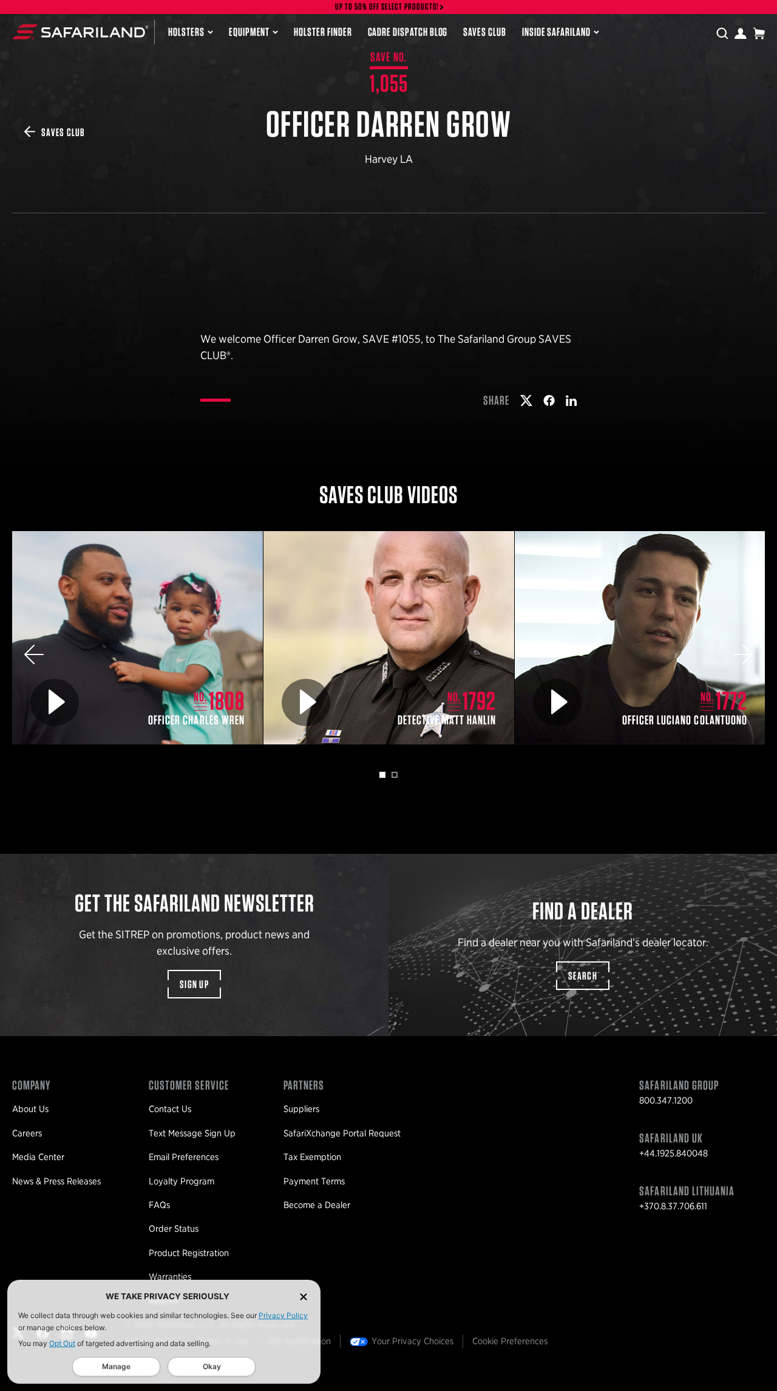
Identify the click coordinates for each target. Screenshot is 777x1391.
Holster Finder (322, 32)
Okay (212, 1366)
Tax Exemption (312, 1157)
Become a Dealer (316, 1205)
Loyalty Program (181, 1181)
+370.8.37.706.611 (673, 1206)
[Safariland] (80, 31)
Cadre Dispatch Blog (408, 32)
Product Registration (189, 1253)
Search (582, 975)
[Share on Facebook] (549, 400)
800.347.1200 (666, 1100)
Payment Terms (314, 1181)
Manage (116, 1366)
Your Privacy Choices (412, 1341)
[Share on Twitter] (526, 400)
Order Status (173, 1228)
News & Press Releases (56, 1181)
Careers (27, 1133)
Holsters (186, 32)
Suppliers (301, 1109)
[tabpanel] (137, 637)
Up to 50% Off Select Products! (387, 7)
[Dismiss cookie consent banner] (303, 1296)
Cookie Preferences (510, 1341)
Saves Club (484, 32)
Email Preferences (184, 1157)
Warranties (170, 1276)
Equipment (249, 32)
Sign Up (194, 984)
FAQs (159, 1205)
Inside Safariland (556, 32)
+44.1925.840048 (673, 1153)
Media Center (38, 1157)
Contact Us (170, 1109)
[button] (34, 654)
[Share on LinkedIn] (571, 400)
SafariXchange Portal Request (342, 1133)
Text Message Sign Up (192, 1133)
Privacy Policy (283, 1315)
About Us (30, 1109)
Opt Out (62, 1343)
